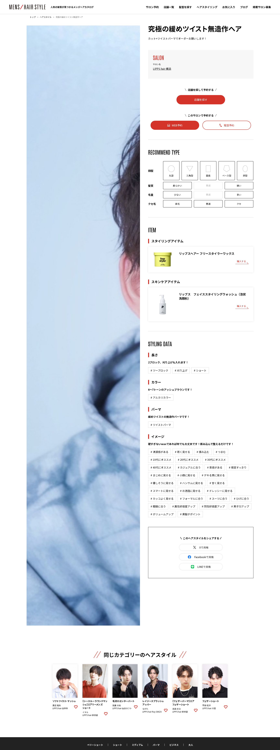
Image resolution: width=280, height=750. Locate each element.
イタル (85, 712)
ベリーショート (95, 745)
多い (239, 194)
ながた (145, 709)
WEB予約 (177, 125)
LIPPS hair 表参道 (90, 715)
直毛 (177, 203)
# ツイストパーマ (161, 425)
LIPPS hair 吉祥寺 (60, 708)
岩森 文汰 (176, 709)
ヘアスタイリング (207, 7)
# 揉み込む (203, 452)
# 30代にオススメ (215, 460)
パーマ (156, 745)
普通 (208, 185)
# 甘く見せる (217, 483)
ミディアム (137, 745)
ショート (117, 745)
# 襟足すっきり (237, 467)
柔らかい (177, 185)
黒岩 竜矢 (56, 705)
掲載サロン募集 (262, 7)
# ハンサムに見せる (191, 483)
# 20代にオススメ (188, 460)
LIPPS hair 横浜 (162, 68)
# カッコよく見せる (162, 498)
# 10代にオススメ (161, 460)
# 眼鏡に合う (158, 506)
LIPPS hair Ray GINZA (152, 712)
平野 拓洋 (206, 705)
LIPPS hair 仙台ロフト (122, 708)
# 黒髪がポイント (190, 514)
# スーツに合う (218, 498)
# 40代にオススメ (161, 467)
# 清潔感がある (159, 452)
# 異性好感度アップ (183, 506)
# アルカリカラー (161, 397)
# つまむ (221, 452)
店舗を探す (200, 100)
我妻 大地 (116, 705)
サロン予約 (152, 7)
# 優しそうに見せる (162, 483)
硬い (239, 185)
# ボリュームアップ (162, 514)
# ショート (200, 370)
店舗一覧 (169, 7)
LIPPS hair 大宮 (209, 708)
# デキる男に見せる (213, 475)
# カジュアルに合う (189, 467)
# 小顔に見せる (186, 475)
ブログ (244, 7)
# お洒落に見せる (190, 491)
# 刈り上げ (181, 370)
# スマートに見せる (162, 491)
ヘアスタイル (46, 17)
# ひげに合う (241, 498)
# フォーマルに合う (191, 498)
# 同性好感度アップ (213, 506)
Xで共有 (204, 547)
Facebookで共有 (204, 557)
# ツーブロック (159, 370)
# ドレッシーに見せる (220, 491)
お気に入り (228, 7)
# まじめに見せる (161, 475)
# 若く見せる (182, 452)
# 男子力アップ (240, 506)
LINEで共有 (204, 567)
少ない (177, 194)
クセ (239, 203)
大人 (190, 745)
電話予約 (229, 125)
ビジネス (174, 745)
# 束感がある (214, 467)
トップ (33, 17)
